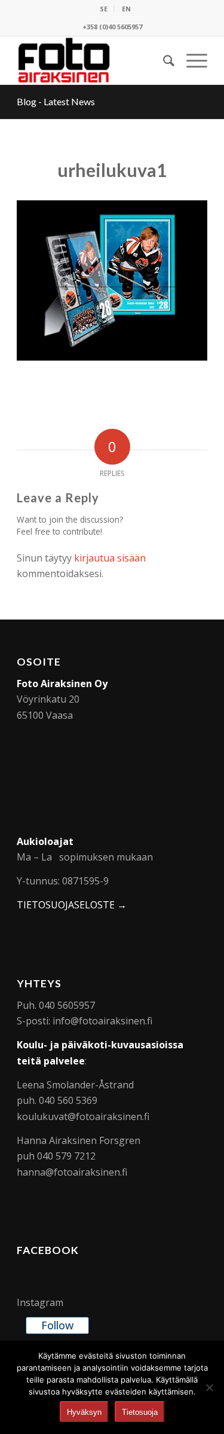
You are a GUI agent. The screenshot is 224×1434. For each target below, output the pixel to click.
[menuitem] (104, 9)
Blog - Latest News (56, 101)
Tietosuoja (140, 1412)
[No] (209, 1387)
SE (104, 8)
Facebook (48, 1250)
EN (126, 8)
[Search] (162, 60)
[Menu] (190, 60)
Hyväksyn (84, 1412)
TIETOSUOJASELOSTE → (72, 904)
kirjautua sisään (110, 558)
